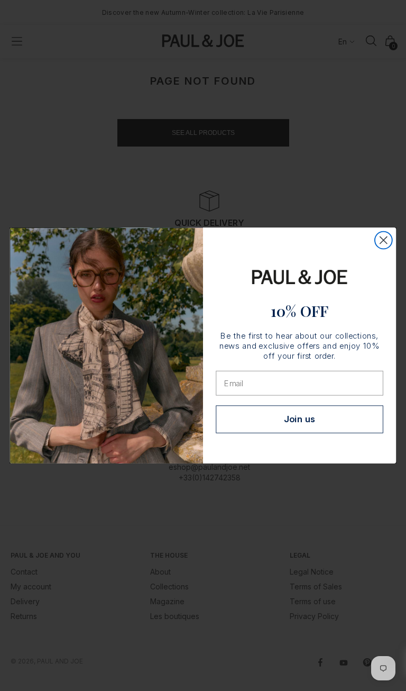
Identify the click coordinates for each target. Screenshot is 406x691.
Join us (300, 419)
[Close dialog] (383, 240)
